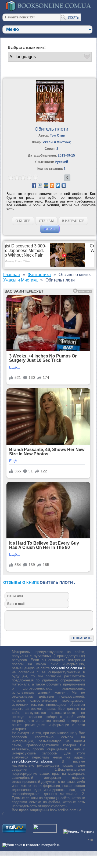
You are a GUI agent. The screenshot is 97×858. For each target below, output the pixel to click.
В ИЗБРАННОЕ (73, 221)
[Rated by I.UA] (45, 831)
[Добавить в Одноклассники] (52, 185)
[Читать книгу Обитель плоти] (50, 121)
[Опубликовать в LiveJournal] (40, 185)
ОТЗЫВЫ (46, 221)
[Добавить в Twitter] (58, 185)
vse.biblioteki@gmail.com (32, 761)
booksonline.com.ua (66, 668)
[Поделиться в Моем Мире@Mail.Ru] (46, 185)
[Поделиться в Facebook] (34, 185)
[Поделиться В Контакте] (64, 185)
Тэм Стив (57, 135)
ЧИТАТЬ (50, 229)
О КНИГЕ (23, 221)
